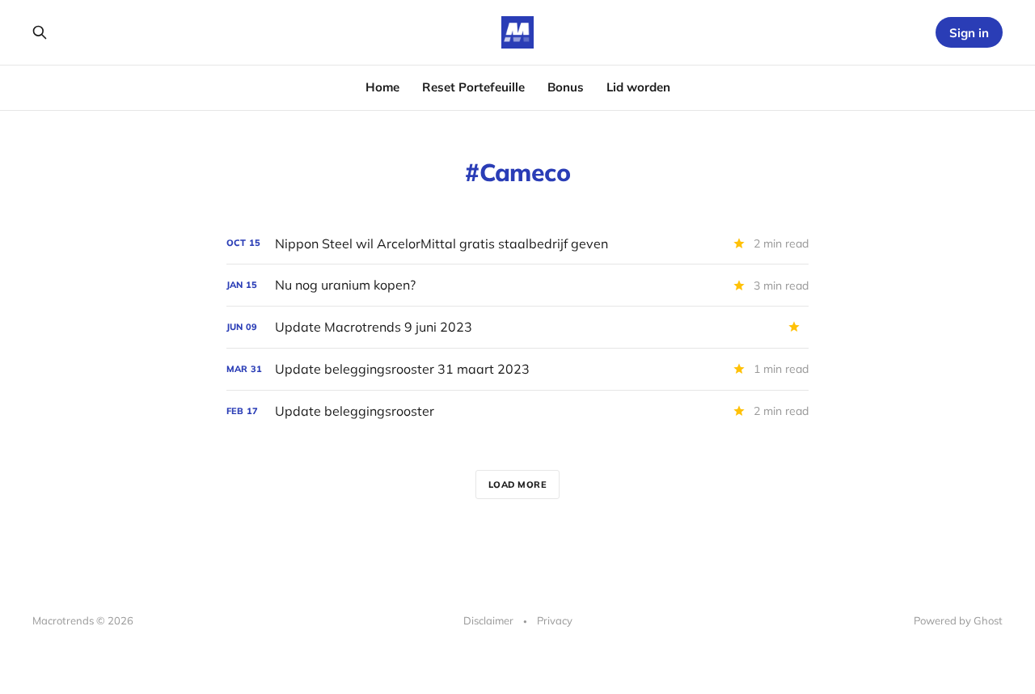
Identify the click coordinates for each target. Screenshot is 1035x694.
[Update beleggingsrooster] (517, 411)
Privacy (554, 620)
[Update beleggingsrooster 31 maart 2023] (517, 369)
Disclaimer (488, 620)
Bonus (565, 87)
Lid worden (638, 87)
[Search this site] (39, 32)
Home (382, 87)
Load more (517, 484)
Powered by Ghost (958, 620)
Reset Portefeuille (473, 87)
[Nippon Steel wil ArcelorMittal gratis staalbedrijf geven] (517, 243)
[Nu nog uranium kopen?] (517, 285)
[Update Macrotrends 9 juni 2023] (517, 327)
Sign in (969, 32)
